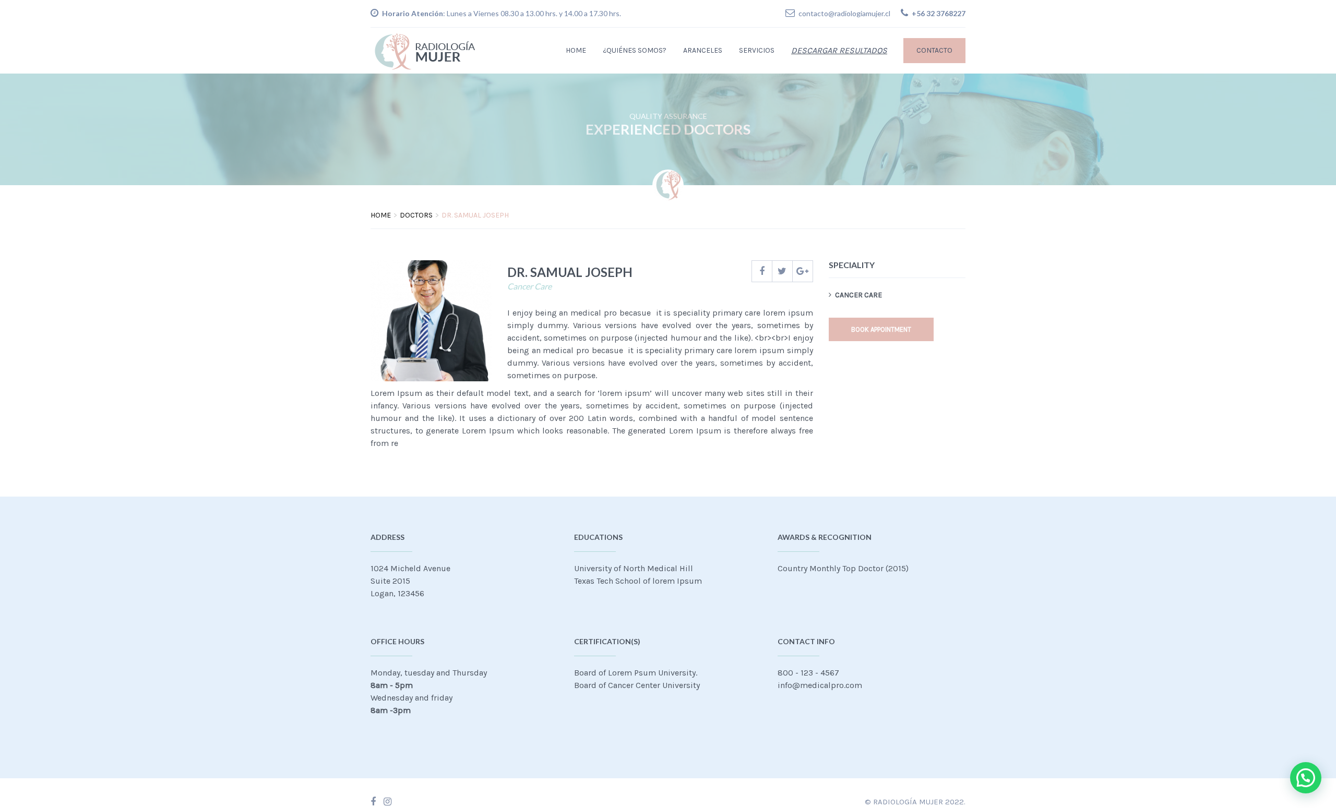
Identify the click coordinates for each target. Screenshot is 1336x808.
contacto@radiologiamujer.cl (844, 13)
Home (576, 50)
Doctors (416, 215)
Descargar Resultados (839, 50)
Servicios (756, 50)
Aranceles (702, 50)
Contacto (934, 50)
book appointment (881, 329)
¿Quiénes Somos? (634, 50)
